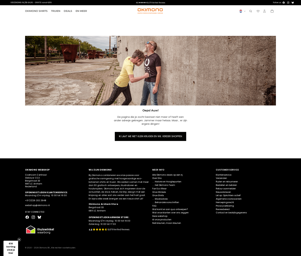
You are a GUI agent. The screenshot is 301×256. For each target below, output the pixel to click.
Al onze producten (161, 219)
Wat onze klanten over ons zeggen (170, 212)
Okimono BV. (44, 247)
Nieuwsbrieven (223, 191)
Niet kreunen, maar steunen (166, 222)
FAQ (154, 205)
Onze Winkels (159, 191)
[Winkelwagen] (272, 11)
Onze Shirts (158, 195)
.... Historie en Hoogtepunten (166, 181)
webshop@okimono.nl (37, 205)
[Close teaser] (19, 239)
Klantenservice (223, 174)
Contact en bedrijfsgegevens (231, 212)
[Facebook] (283, 3)
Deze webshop (159, 216)
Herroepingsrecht (225, 202)
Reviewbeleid (223, 209)
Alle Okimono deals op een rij (167, 174)
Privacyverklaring (225, 205)
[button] (10, 248)
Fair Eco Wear (159, 188)
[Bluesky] (292, 3)
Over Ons (157, 178)
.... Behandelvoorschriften (165, 202)
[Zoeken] (250, 11)
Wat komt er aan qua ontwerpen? (170, 209)
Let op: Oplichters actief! (228, 195)
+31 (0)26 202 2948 (35, 200)
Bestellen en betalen (226, 185)
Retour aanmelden (226, 188)
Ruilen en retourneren (227, 181)
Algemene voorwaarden (229, 198)
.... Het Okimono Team (163, 185)
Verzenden (221, 178)
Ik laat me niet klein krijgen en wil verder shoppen (150, 136)
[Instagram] (288, 3)
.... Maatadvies (160, 198)
